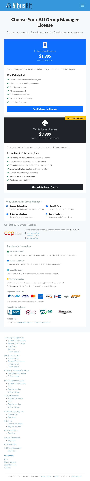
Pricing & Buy (13, 358)
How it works (13, 364)
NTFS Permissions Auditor (14, 381)
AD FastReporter (11, 395)
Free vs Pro (12, 414)
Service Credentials (12, 438)
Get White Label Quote (45, 187)
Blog (6, 459)
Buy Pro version (14, 389)
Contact (7, 467)
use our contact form (42, 322)
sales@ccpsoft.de (33, 233)
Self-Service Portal (11, 355)
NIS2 (10, 386)
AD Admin (8, 421)
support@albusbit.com (25, 322)
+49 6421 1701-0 (33, 235)
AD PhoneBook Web (12, 448)
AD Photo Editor (11, 430)
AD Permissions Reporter (14, 411)
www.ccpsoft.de (32, 238)
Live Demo (12, 346)
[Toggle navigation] (82, 5)
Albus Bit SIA (76, 476)
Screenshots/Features (17, 340)
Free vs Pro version (16, 398)
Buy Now (11, 349)
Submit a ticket (10, 465)
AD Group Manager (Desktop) (16, 370)
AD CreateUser (10, 444)
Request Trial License (16, 343)
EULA (56, 476)
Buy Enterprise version (17, 373)
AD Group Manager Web (14, 338)
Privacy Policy (46, 476)
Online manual (13, 352)
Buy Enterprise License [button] (45, 109)
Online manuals (10, 462)
